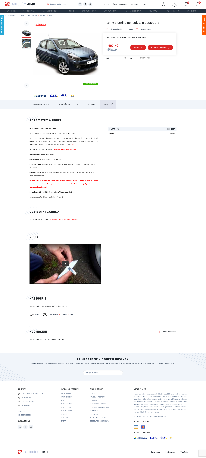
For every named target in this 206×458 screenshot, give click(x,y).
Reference (94, 414)
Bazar (63, 421)
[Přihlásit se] (118, 372)
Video (79, 104)
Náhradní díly (66, 397)
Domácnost (65, 418)
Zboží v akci (66, 393)
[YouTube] (80, 4)
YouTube (184, 452)
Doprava (134, 4)
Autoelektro (66, 407)
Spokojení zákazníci (98, 418)
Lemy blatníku (32, 16)
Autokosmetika (67, 411)
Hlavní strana (10, 16)
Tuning (21, 16)
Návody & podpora (120, 4)
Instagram (170, 452)
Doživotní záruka (63, 104)
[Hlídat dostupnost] (160, 47)
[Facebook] (85, 4)
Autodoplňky (66, 404)
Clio (50, 16)
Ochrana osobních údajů (100, 407)
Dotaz (136, 47)
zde (73, 145)
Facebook (155, 452)
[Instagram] (90, 4)
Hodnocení (108, 104)
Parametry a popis (41, 104)
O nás (106, 4)
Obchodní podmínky (98, 404)
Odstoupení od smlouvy (99, 421)
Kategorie (92, 104)
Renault (43, 16)
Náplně (64, 414)
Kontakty (145, 4)
